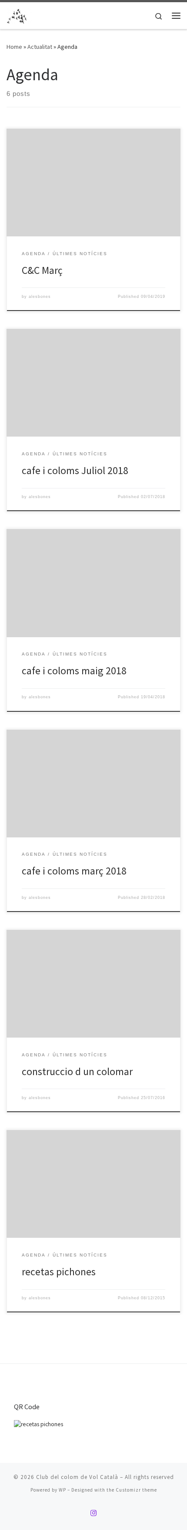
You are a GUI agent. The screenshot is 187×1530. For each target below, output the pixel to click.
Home (14, 47)
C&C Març (42, 270)
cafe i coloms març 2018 (74, 870)
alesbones (40, 296)
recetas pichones (59, 1271)
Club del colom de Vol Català (77, 1477)
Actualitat (39, 47)
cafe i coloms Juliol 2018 (75, 470)
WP (62, 1490)
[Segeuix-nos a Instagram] (93, 1513)
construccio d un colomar (77, 1071)
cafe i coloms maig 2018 (74, 670)
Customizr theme (136, 1490)
